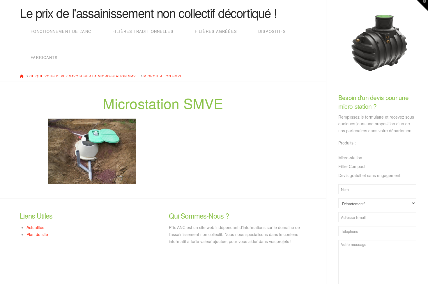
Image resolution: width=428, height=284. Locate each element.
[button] (422, 5)
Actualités (35, 227)
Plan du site (37, 234)
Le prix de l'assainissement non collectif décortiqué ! (148, 12)
